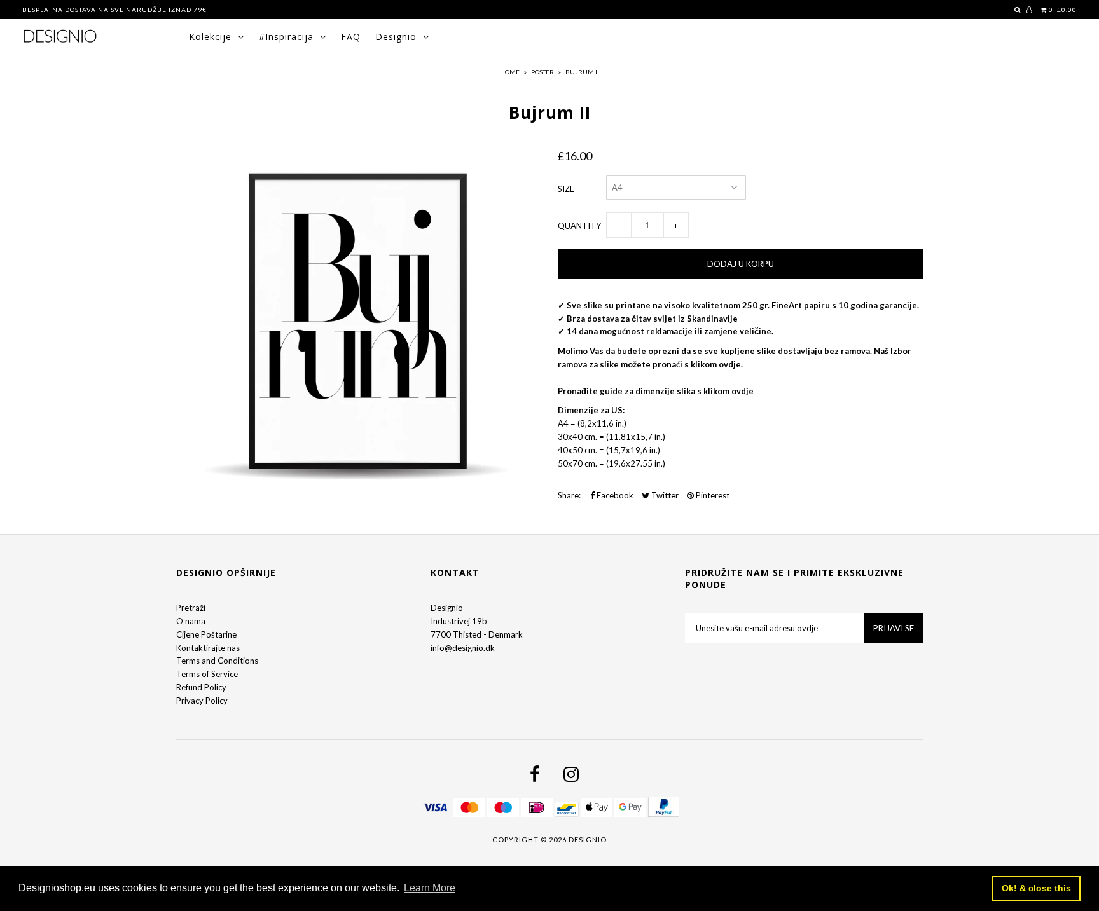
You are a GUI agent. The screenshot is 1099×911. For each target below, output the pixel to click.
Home (510, 72)
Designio (396, 37)
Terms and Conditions (217, 660)
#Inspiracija (286, 37)
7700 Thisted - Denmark (477, 634)
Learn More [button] (429, 887)
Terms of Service (207, 674)
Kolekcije (210, 37)
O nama (190, 621)
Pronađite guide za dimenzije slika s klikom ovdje (656, 391)
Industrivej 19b (459, 621)
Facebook (614, 495)
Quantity (579, 226)
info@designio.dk (463, 648)
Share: (569, 495)
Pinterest (711, 495)
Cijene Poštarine (206, 634)
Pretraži (190, 608)
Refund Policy (201, 687)
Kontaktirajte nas (208, 648)
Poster (542, 72)
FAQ (351, 37)
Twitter (664, 495)
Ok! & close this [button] (1036, 888)
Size (566, 189)
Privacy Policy (202, 700)
